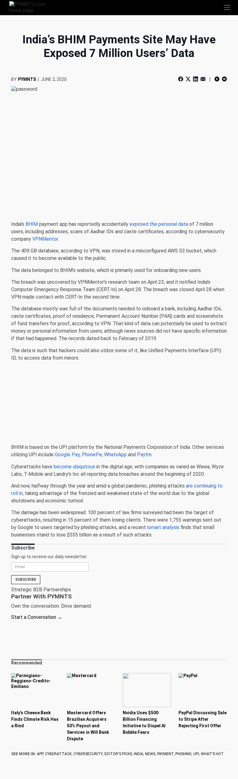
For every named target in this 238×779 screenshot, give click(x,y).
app (40, 754)
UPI (196, 754)
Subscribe (25, 579)
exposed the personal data (159, 224)
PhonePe (92, 454)
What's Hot (212, 754)
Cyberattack (58, 754)
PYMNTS (27, 79)
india (138, 754)
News (150, 754)
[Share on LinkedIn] (195, 79)
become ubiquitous (74, 467)
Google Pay (67, 454)
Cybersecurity (88, 754)
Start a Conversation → (36, 617)
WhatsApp (115, 454)
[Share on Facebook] (181, 79)
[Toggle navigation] (227, 7)
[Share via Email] (203, 79)
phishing (183, 754)
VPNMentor (45, 239)
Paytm (144, 454)
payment (165, 754)
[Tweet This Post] (188, 79)
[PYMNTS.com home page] (31, 7)
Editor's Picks (118, 754)
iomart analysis (163, 527)
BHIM (31, 224)
